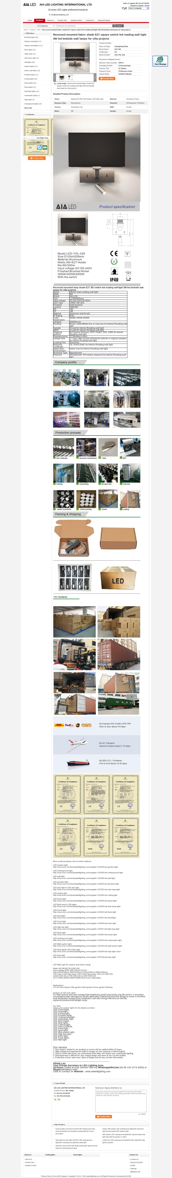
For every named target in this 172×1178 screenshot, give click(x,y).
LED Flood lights (61, 1010)
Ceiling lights (29, 79)
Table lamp (28, 54)
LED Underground (62, 1017)
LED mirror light (30, 58)
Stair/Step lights (30, 91)
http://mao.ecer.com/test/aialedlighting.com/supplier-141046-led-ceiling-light (85, 895)
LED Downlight (60, 1011)
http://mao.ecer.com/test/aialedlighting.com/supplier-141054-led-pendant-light (86, 884)
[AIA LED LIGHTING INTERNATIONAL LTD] (148, 8)
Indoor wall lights (30, 71)
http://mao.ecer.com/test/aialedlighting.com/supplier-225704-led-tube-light (84, 957)
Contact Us (90, 20)
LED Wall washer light (63, 1032)
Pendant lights (29, 75)
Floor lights (28, 50)
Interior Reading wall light (92, 328)
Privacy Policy (46, 1176)
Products (39, 20)
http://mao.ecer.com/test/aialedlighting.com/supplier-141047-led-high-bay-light (86, 929)
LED (65, 1026)
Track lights (63, 1038)
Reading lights (29, 37)
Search (119, 26)
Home (30, 20)
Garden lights (29, 66)
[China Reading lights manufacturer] (31, 5)
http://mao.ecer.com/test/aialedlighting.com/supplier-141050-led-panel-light (85, 901)
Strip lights (28, 100)
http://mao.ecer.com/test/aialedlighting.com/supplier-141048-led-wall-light (84, 878)
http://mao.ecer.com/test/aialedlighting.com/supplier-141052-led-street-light (85, 934)
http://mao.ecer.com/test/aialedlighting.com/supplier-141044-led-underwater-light (87, 940)
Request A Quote (137, 6)
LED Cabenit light (61, 1025)
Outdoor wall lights (31, 41)
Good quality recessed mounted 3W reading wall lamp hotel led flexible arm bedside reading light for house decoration (75, 1131)
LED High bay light (62, 1034)
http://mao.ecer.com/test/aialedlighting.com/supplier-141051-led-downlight (84, 918)
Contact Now (108, 79)
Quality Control (76, 20)
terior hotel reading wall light (84, 292)
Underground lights (31, 104)
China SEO (57, 1176)
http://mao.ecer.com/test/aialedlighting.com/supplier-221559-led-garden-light (85, 867)
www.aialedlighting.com (98, 1071)
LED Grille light (60, 1036)
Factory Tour (62, 20)
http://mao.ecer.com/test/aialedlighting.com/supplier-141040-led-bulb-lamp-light (86, 906)
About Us (50, 20)
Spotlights (28, 62)
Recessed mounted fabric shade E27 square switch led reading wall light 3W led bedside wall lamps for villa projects (76, 86)
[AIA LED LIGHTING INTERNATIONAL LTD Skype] (55, 1099)
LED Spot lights (60, 1030)
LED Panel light (60, 1028)
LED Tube (58, 1026)
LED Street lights (61, 1021)
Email (147, 6)
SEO (38, 29)
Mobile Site (136, 1172)
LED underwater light (63, 1019)
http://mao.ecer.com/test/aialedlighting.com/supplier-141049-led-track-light (84, 923)
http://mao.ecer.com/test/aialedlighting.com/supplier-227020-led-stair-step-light (86, 889)
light (73, 1017)
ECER (128, 1176)
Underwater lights (30, 95)
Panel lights (28, 83)
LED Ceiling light (61, 1013)
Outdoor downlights (31, 46)
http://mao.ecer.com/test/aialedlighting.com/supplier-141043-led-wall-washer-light (87, 946)
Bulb (70, 1026)
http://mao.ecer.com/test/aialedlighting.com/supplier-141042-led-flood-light (84, 912)
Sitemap (133, 1169)
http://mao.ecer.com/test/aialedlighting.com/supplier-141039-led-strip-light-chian (87, 951)
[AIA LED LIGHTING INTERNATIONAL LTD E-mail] (58, 1099)
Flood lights (28, 87)
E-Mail (132, 1165)
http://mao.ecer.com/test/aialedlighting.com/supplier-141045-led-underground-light (88, 872)
